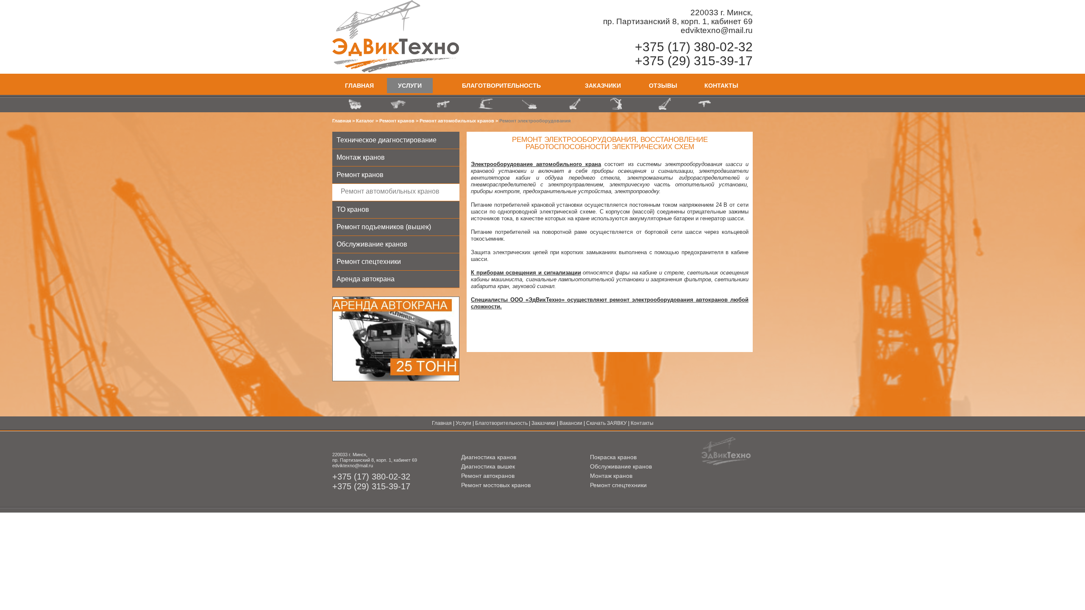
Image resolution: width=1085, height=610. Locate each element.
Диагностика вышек (488, 466)
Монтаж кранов (361, 157)
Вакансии (570, 423)
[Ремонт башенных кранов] (486, 104)
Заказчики (603, 85)
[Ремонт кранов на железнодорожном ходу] (530, 104)
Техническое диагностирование (387, 140)
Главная (359, 85)
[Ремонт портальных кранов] (618, 104)
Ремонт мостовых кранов (496, 485)
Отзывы (663, 85)
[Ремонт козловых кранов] (442, 104)
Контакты (721, 85)
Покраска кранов (613, 457)
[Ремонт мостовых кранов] (398, 104)
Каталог (365, 120)
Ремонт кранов (397, 120)
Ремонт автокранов (488, 475)
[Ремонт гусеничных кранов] (662, 104)
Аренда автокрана (366, 279)
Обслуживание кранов (372, 244)
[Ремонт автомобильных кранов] (354, 104)
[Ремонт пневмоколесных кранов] (574, 104)
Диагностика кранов (488, 457)
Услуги (410, 85)
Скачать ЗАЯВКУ (606, 423)
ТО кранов (353, 209)
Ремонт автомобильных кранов (457, 120)
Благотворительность (501, 85)
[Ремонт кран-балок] (706, 104)
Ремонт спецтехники (369, 261)
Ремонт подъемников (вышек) (384, 226)
